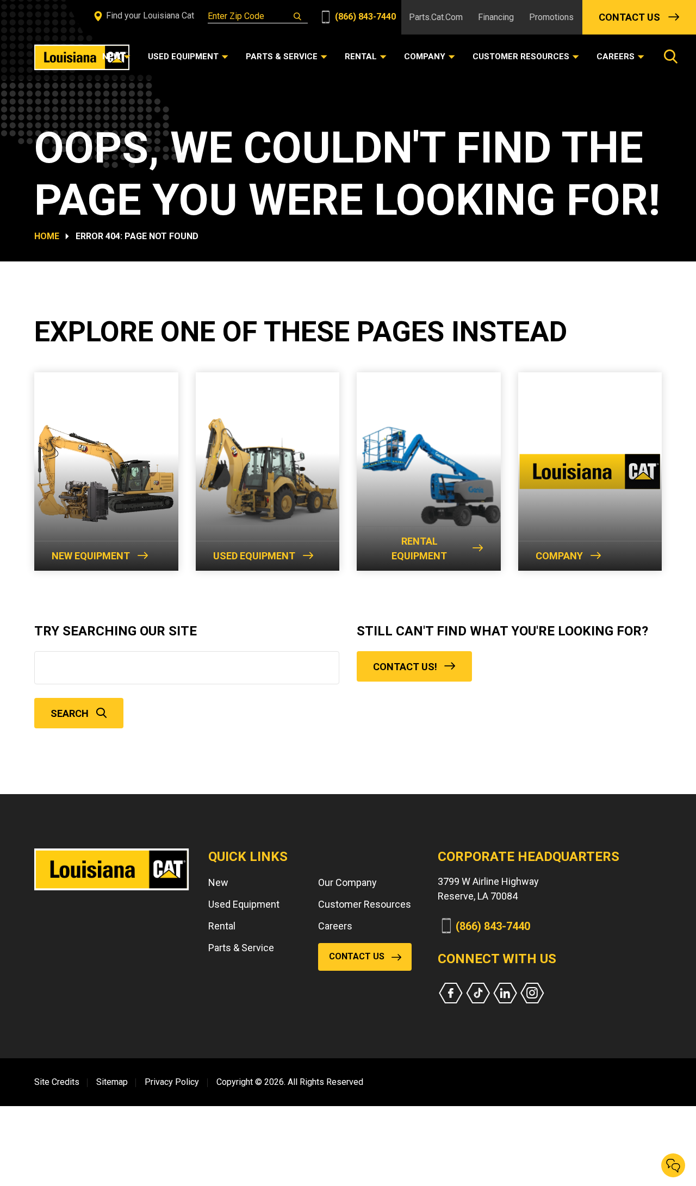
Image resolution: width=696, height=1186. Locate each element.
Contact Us (629, 17)
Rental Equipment (419, 548)
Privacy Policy (172, 1082)
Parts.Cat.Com (436, 17)
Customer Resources (364, 904)
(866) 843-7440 (364, 16)
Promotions (551, 17)
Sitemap (112, 1082)
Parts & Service (241, 947)
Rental (221, 926)
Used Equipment (254, 555)
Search (70, 713)
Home (46, 236)
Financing (496, 17)
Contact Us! (405, 666)
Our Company (347, 882)
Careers (335, 926)
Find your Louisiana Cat (149, 15)
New (218, 882)
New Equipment (91, 555)
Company (559, 555)
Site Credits (56, 1082)
